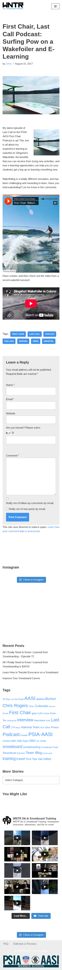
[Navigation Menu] (55, 6)
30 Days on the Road (13, 699)
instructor (12, 720)
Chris (9, 63)
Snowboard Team (49, 747)
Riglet (25, 741)
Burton (50, 699)
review (6, 741)
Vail (40, 759)
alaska (40, 699)
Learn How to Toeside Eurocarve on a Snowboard (30, 672)
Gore (46, 713)
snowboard (12, 746)
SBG (32, 740)
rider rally (16, 740)
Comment (12, 455)
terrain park (47, 753)
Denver (52, 706)
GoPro (40, 713)
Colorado (41, 706)
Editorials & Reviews (25, 943)
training (9, 758)
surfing (23, 341)
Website (10, 413)
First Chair (18, 334)
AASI (29, 698)
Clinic (31, 706)
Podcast (49, 334)
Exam (5, 713)
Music (18, 728)
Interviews (39, 720)
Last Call (34, 334)
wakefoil (49, 341)
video (36, 341)
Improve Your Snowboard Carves (21, 678)
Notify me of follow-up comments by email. (30, 503)
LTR (13, 727)
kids (48, 720)
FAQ (5, 943)
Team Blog (34, 753)
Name (10, 384)
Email (10, 399)
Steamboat (9, 752)
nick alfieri (45, 727)
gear (34, 713)
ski (37, 741)
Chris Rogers (15, 705)
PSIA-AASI (9, 341)
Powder (24, 735)
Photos (55, 727)
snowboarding (31, 747)
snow (43, 741)
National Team (30, 727)
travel (20, 759)
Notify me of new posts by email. (27, 508)
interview (25, 720)
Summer (21, 753)
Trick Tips (31, 758)
